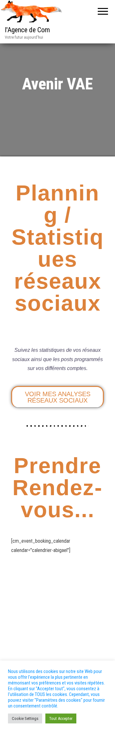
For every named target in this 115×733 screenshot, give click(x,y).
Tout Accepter (61, 718)
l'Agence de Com (27, 30)
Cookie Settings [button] (25, 718)
